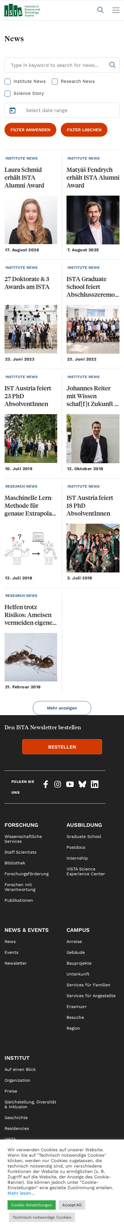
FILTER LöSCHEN (84, 129)
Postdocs (76, 847)
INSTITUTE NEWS (21, 158)
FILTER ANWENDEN (30, 129)
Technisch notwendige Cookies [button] (42, 1217)
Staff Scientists (20, 852)
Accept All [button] (72, 1205)
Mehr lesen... (21, 1193)
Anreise (74, 941)
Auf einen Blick (20, 1069)
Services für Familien (88, 984)
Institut (17, 1058)
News (10, 941)
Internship (77, 858)
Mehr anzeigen (62, 707)
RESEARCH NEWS (21, 486)
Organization (17, 1080)
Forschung (21, 825)
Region (73, 1028)
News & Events (27, 930)
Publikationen (19, 900)
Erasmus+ (77, 1006)
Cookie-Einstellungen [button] (31, 1205)
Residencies (17, 1128)
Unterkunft (78, 974)
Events (11, 952)
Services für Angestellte (91, 995)
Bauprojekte (79, 963)
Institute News (30, 81)
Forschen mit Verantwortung (20, 887)
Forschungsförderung (26, 873)
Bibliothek (15, 862)
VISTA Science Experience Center (86, 871)
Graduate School (84, 836)
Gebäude (76, 952)
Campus (78, 930)
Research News (78, 81)
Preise (11, 1091)
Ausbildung (84, 825)
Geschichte (16, 1117)
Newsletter (16, 963)
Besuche (75, 1017)
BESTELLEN (62, 747)
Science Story (29, 93)
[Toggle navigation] (116, 10)
